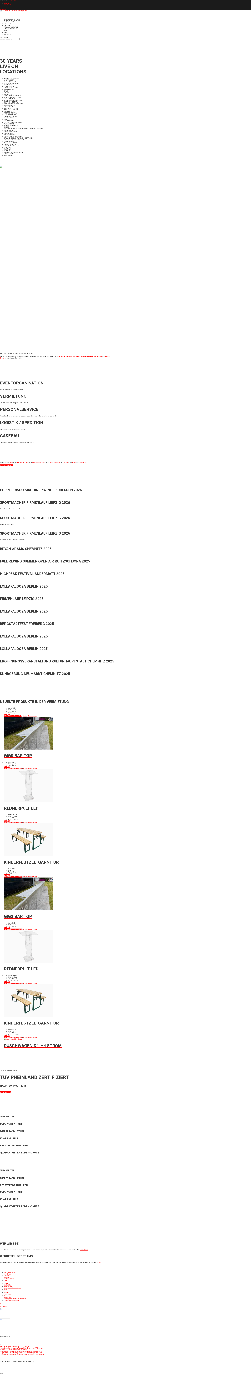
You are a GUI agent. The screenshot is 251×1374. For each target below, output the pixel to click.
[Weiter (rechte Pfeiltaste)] (2, 1373)
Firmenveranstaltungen (94, 356)
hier (100, 1262)
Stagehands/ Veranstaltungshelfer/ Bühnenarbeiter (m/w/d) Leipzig (21, 1353)
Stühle (43, 462)
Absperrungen (24, 462)
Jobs (5, 1289)
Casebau (7, 1277)
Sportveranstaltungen (80, 356)
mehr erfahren (5, 1092)
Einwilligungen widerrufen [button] (12, 1300)
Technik (65, 462)
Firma (5, 1280)
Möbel (74, 462)
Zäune (11, 462)
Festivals (69, 356)
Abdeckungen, (36, 462)
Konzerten (62, 356)
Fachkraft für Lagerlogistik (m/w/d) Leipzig (13, 1349)
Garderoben (82, 462)
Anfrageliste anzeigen (30, 716)
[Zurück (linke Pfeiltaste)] (1, 1373)
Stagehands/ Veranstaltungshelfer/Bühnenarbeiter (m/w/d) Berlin (21, 1351)
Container (57, 462)
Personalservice (9, 1279)
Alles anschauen (6, 465)
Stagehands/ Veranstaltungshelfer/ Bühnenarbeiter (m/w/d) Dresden (22, 1354)
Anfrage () (7, 5)
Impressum (7, 1294)
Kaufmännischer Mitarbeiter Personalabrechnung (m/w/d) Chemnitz (21, 1348)
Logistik (6, 1275)
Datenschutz (8, 1297)
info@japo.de (4, 1306)
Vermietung (7, 1274)
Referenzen (7, 1285)
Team (6, 1283)
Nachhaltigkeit (10, 29)
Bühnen (50, 462)
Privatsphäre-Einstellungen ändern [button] (15, 1298)
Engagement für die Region (12, 1288)
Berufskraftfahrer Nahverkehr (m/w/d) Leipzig (14, 1346)
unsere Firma (84, 1250)
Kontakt (6, 1292)
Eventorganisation (9, 1272)
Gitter (18, 462)
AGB (5, 1295)
